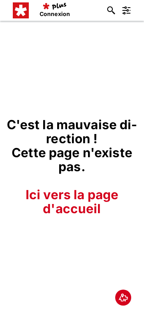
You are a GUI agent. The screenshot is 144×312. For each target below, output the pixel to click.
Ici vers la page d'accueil (72, 201)
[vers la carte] (123, 298)
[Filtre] (126, 10)
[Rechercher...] (111, 10)
